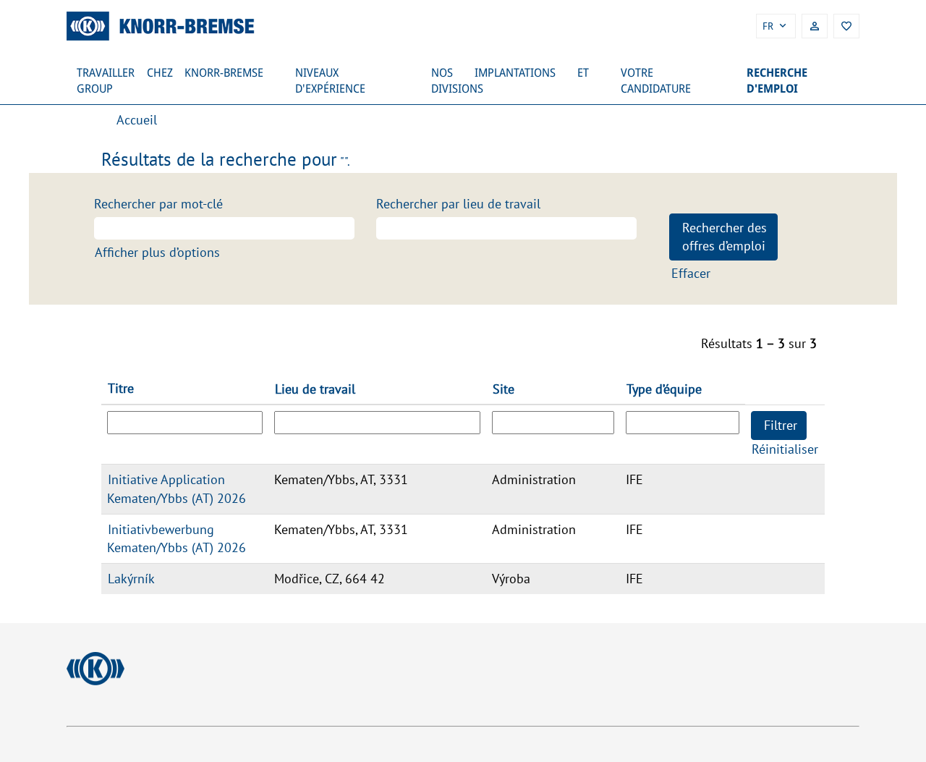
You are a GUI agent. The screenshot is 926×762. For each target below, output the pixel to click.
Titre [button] (121, 388)
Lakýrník (131, 578)
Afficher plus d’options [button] (157, 252)
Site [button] (503, 389)
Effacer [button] (690, 273)
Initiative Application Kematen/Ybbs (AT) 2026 (176, 489)
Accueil (136, 119)
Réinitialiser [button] (785, 449)
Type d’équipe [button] (664, 389)
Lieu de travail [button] (315, 389)
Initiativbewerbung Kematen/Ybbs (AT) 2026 (176, 538)
